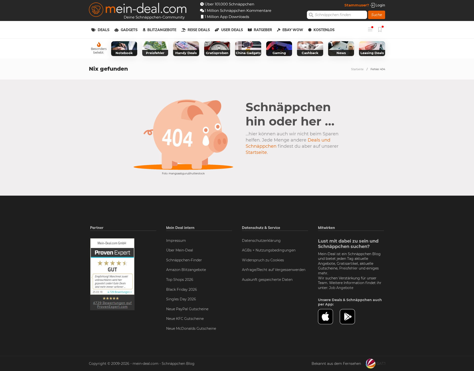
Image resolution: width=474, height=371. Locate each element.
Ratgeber (263, 30)
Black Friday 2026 (181, 289)
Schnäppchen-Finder (184, 260)
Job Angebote (341, 288)
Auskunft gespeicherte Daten (267, 279)
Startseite (357, 69)
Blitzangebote (161, 30)
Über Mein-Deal (179, 250)
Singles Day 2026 (181, 299)
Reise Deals (199, 30)
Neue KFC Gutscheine (185, 318)
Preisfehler (348, 268)
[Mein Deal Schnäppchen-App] (350, 316)
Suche (376, 15)
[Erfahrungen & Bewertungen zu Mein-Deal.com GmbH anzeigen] (112, 274)
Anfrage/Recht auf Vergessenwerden (273, 270)
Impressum (176, 240)
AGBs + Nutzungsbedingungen (269, 250)
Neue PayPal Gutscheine (187, 309)
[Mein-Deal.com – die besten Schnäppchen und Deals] (138, 10)
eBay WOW (292, 30)
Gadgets (129, 30)
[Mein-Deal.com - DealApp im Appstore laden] (329, 316)
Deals (103, 30)
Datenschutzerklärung (261, 240)
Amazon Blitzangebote (186, 270)
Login (380, 5)
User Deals (232, 30)
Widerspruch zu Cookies (263, 260)
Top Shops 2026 (179, 279)
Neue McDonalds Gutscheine (191, 328)
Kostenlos (324, 30)
